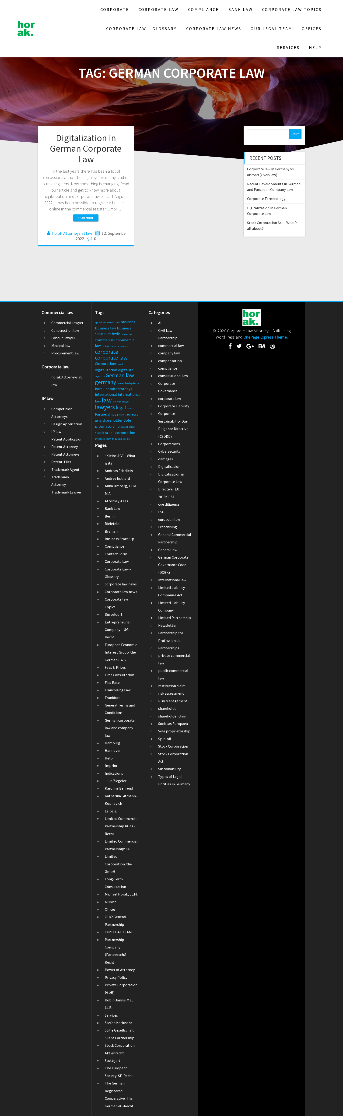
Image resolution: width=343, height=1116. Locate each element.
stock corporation (120, 432)
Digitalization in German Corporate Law (86, 148)
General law (167, 549)
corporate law (111, 357)
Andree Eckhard (117, 478)
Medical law (60, 345)
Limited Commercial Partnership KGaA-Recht (121, 826)
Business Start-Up (119, 538)
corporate (106, 351)
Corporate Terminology (266, 198)
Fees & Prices (115, 667)
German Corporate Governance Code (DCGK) (173, 565)
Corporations (106, 363)
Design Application (66, 424)
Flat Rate (112, 682)
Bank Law (240, 9)
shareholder (112, 420)
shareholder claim (172, 716)
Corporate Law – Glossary (141, 28)
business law (105, 328)
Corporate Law (158, 9)
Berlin (110, 516)
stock (99, 432)
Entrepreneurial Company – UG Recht (118, 630)
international (106, 394)
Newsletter (167, 625)
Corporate (114, 9)
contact (105, 346)
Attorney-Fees (116, 501)
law (107, 400)
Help (315, 47)
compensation (170, 360)
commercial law (171, 345)
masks (130, 408)
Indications (114, 773)
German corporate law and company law (120, 728)
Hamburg (112, 743)
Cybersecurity (169, 451)
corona (125, 346)
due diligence (168, 504)
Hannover (113, 750)
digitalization (106, 369)
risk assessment (171, 693)
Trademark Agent (65, 469)
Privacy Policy (116, 977)
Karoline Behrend (119, 788)
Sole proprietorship (174, 731)
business (128, 321)
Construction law (65, 330)
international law (172, 579)
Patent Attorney (64, 446)
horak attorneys (118, 388)
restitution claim (172, 685)
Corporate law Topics (292, 9)
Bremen (111, 531)
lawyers (105, 407)
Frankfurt (112, 697)
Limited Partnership (174, 617)
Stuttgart (112, 1060)
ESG (161, 512)
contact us (115, 346)
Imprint (111, 765)
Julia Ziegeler (115, 780)
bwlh (116, 333)
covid (120, 364)
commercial (105, 340)
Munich (110, 901)
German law (120, 375)
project (120, 414)
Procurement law (65, 353)
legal (121, 407)
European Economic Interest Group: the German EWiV (121, 652)
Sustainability (169, 768)
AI (159, 322)
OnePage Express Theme (265, 337)
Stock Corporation (173, 746)
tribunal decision (121, 438)
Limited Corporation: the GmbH (118, 864)
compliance (167, 368)
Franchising (167, 527)
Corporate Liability (173, 406)
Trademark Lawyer (66, 492)
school (98, 420)
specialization (128, 426)
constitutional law (173, 375)
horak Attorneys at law (72, 233)
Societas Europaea (173, 723)
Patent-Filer (61, 461)
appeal (98, 322)
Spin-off (164, 738)
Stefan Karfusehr (118, 1022)
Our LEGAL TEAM (271, 28)
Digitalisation (169, 466)
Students (100, 438)
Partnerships (105, 414)
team (108, 438)
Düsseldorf (113, 614)
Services (288, 47)
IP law (56, 431)
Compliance (203, 9)
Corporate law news (213, 28)
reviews (131, 414)
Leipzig (111, 811)
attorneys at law (111, 322)
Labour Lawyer (63, 338)
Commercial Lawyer (67, 322)
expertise (100, 376)
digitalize (126, 369)
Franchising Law (118, 690)
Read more (86, 218)
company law (169, 353)
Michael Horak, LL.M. (121, 894)
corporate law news (121, 584)
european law (169, 519)
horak (100, 388)
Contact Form (116, 554)
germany (105, 382)
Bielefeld (112, 523)
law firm (117, 401)
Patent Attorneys (65, 454)
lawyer (125, 401)
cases (129, 334)
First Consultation (119, 674)
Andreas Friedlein (119, 470)
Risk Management (172, 701)
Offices (312, 28)
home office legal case (128, 383)
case (123, 334)
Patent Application (66, 439)
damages (165, 459)
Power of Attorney (120, 969)
